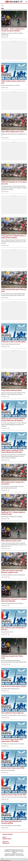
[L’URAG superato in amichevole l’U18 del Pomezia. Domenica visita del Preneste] (14, 440)
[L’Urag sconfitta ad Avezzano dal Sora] (14, 380)
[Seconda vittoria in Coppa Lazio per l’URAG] (14, 758)
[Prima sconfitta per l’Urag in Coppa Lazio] (14, 703)
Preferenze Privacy (6, 839)
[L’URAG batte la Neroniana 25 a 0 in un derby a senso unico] (14, 172)
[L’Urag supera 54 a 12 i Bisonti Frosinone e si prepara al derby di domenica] (14, 226)
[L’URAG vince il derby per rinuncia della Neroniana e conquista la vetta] (14, 561)
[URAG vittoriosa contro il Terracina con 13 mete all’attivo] (14, 472)
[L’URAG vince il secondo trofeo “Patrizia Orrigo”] (14, 646)
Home (2, 5)
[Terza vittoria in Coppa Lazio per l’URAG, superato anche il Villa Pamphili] (14, 729)
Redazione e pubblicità (7, 834)
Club (7, 37)
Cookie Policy (5, 841)
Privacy (4, 837)
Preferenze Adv (5, 843)
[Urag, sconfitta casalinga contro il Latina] (14, 122)
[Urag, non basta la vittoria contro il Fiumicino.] (14, 676)
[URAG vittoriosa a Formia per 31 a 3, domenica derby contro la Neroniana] (14, 589)
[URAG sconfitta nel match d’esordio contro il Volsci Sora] (14, 618)
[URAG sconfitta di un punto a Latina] (14, 531)
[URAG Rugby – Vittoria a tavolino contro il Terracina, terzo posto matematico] (14, 19)
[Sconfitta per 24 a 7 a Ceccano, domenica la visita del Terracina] (14, 502)
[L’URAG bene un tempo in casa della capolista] (14, 332)
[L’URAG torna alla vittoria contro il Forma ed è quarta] (14, 279)
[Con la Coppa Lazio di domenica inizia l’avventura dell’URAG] (14, 811)
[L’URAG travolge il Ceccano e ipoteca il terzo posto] (14, 71)
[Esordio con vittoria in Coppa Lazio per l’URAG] (14, 785)
